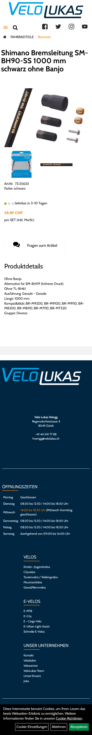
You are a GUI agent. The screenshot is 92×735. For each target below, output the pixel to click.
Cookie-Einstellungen (31, 727)
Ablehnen (59, 727)
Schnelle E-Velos (34, 631)
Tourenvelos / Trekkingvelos (41, 577)
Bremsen (44, 37)
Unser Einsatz (32, 676)
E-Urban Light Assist (37, 626)
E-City (28, 616)
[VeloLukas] (46, 10)
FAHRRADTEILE (22, 37)
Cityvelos (29, 572)
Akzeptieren (79, 727)
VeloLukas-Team (34, 671)
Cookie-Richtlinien (69, 718)
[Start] (4, 37)
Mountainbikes (33, 582)
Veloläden (30, 660)
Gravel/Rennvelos (35, 587)
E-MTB (28, 611)
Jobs (26, 681)
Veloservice (31, 666)
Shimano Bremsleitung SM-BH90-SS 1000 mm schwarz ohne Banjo (44, 60)
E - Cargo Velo (33, 621)
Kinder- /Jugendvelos (37, 567)
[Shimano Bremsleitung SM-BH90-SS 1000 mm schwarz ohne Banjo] (46, 117)
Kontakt (29, 655)
